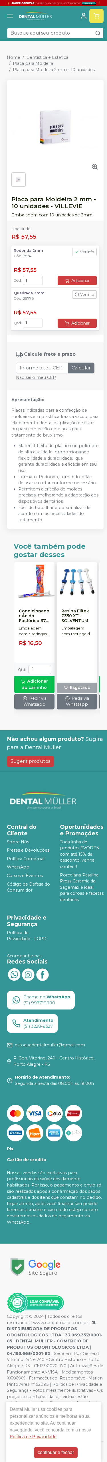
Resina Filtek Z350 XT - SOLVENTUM (75, 616)
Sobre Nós (18, 841)
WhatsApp (18, 867)
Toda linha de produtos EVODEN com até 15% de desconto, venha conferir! (80, 854)
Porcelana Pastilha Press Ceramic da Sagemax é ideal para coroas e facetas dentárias (82, 887)
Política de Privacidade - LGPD (27, 936)
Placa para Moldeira (33, 63)
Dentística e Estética (47, 57)
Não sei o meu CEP (36, 377)
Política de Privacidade (33, 1436)
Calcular (81, 368)
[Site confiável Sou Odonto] (35, 1303)
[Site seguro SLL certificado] (35, 1267)
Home (13, 57)
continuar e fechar (56, 1452)
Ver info (87, 252)
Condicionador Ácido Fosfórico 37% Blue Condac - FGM (34, 616)
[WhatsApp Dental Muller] (14, 974)
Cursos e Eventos (25, 875)
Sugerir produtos (30, 761)
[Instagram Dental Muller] (28, 974)
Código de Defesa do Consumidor (28, 887)
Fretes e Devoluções (28, 850)
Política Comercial (26, 858)
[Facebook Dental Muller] (42, 974)
